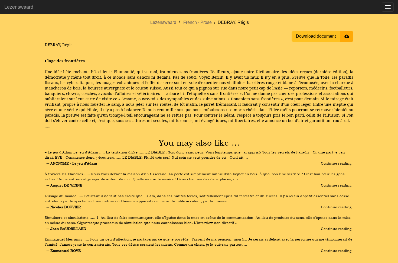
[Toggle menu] (388, 7)
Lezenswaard (18, 7)
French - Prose (197, 22)
